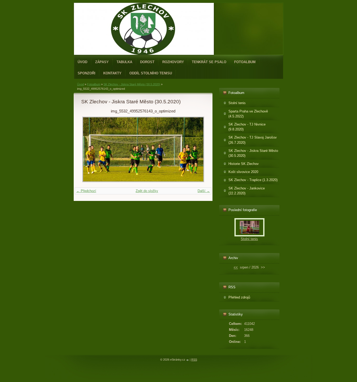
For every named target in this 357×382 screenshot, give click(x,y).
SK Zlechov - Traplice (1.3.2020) (253, 180)
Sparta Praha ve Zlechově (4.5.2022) (248, 113)
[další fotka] (196, 149)
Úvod (82, 62)
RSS (194, 359)
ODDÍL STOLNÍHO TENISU (150, 73)
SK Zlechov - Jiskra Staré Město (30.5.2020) (131, 84)
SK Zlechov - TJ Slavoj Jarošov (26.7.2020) (252, 139)
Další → (204, 191)
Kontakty (112, 73)
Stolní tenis (237, 103)
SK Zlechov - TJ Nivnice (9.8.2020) (247, 126)
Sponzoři (86, 73)
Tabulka (124, 62)
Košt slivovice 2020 (243, 172)
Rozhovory (173, 62)
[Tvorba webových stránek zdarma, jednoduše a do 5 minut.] (188, 360)
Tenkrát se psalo (209, 62)
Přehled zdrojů (239, 297)
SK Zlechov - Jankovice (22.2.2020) (246, 190)
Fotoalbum (245, 62)
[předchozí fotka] (90, 149)
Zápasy (102, 62)
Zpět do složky (147, 191)
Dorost (147, 62)
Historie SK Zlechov (243, 164)
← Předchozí (86, 191)
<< (236, 267)
